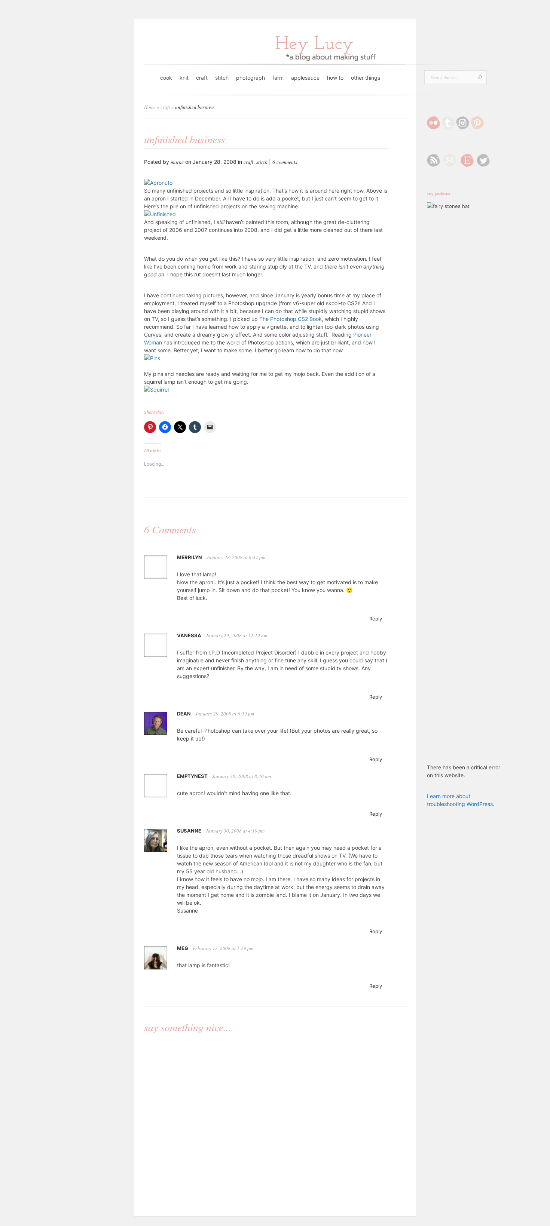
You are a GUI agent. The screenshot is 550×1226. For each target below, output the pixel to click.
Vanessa (189, 635)
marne (177, 161)
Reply (375, 619)
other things (365, 77)
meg (182, 948)
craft (202, 77)
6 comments (284, 161)
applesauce (305, 77)
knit (184, 77)
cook (166, 77)
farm (278, 77)
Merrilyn (189, 557)
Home (150, 107)
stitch (222, 77)
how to (335, 77)
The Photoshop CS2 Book (290, 319)
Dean (184, 714)
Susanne (189, 831)
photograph (250, 77)
